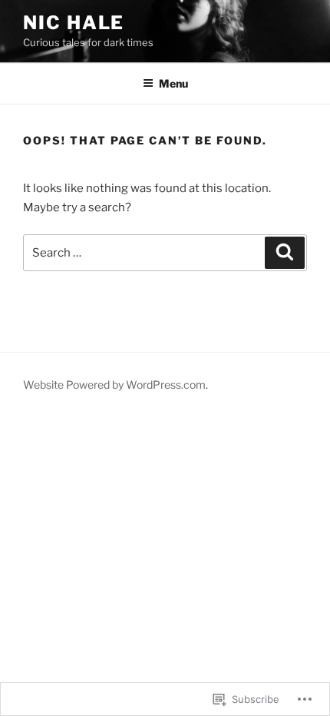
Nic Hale (73, 23)
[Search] (285, 253)
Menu (173, 83)
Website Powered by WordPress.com (114, 384)
